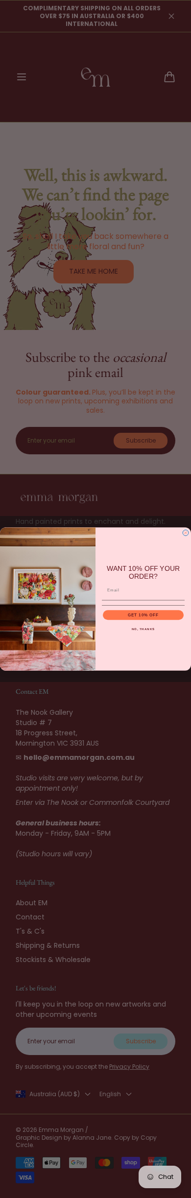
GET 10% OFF (143, 615)
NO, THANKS (143, 629)
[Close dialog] (186, 533)
